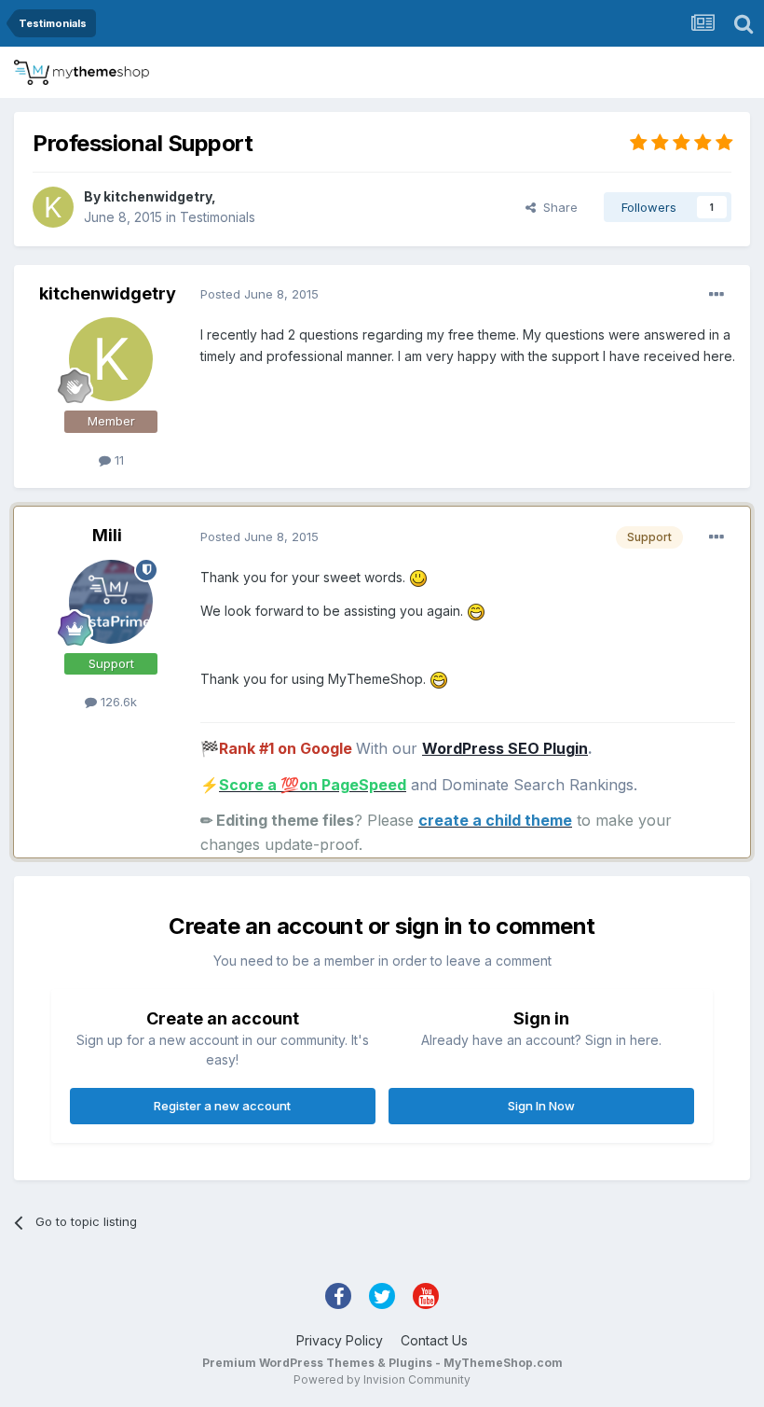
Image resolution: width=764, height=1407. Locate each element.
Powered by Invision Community (382, 1379)
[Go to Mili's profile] (111, 602)
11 (117, 460)
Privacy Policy (339, 1340)
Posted (259, 293)
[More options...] (716, 295)
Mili (107, 535)
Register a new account (222, 1105)
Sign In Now (541, 1105)
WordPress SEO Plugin (505, 748)
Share (557, 207)
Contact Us (434, 1340)
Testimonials (217, 217)
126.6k (117, 701)
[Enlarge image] (418, 577)
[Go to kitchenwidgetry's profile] (53, 207)
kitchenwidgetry (157, 196)
